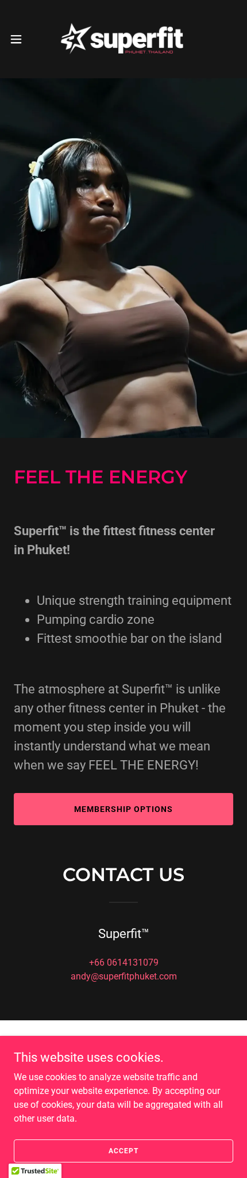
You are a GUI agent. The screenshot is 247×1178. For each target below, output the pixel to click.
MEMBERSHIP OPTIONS (123, 809)
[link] (123, 39)
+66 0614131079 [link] (124, 962)
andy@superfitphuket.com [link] (124, 976)
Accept (123, 1150)
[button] (22, 39)
